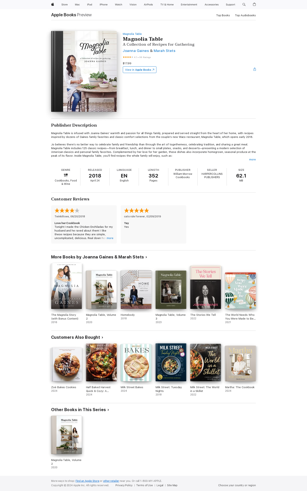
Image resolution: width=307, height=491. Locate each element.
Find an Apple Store (87, 481)
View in (138, 69)
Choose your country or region (237, 485)
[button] (244, 4)
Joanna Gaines (136, 50)
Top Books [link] (223, 15)
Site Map (172, 485)
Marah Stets (164, 50)
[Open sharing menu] (255, 69)
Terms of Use (144, 485)
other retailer (111, 481)
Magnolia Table (132, 33)
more (252, 159)
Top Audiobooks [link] (245, 15)
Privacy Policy (123, 485)
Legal (160, 485)
